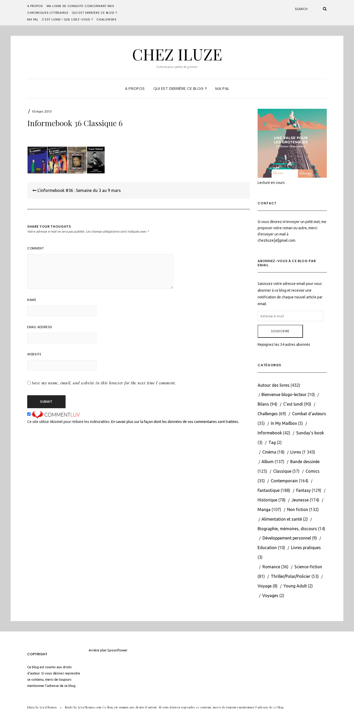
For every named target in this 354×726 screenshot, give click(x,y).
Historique (267, 500)
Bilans (263, 404)
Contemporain (284, 480)
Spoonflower (117, 650)
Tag (272, 442)
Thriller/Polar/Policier (290, 576)
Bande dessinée (305, 461)
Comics (313, 471)
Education (267, 547)
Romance (271, 566)
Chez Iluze (177, 54)
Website (34, 354)
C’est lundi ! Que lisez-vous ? (67, 19)
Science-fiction (308, 566)
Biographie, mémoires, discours (287, 528)
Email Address (39, 327)
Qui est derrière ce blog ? (94, 13)
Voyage (265, 586)
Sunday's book (310, 432)
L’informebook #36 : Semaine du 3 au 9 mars (79, 190)
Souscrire (280, 331)
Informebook (270, 432)
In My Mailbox (284, 423)
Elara (31, 707)
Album (267, 461)
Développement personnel (287, 538)
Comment (35, 248)
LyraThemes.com (90, 707)
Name (31, 300)
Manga (264, 509)
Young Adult (295, 586)
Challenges (106, 19)
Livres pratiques (306, 547)
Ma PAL (32, 19)
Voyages (270, 595)
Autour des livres (273, 385)
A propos (35, 6)
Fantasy (303, 490)
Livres (295, 452)
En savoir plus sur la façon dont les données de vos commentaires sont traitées (174, 422)
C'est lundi (293, 404)
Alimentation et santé (281, 519)
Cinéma (269, 452)
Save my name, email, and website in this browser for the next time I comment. (104, 382)
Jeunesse (300, 500)
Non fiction (297, 509)
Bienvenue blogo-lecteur (284, 394)
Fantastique (269, 490)
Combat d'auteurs (309, 413)
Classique (282, 471)
